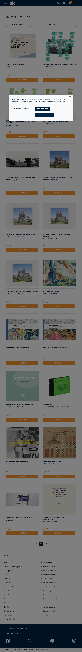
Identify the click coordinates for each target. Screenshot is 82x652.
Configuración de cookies (20, 108)
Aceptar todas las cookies (44, 115)
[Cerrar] (70, 97)
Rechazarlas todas (42, 108)
